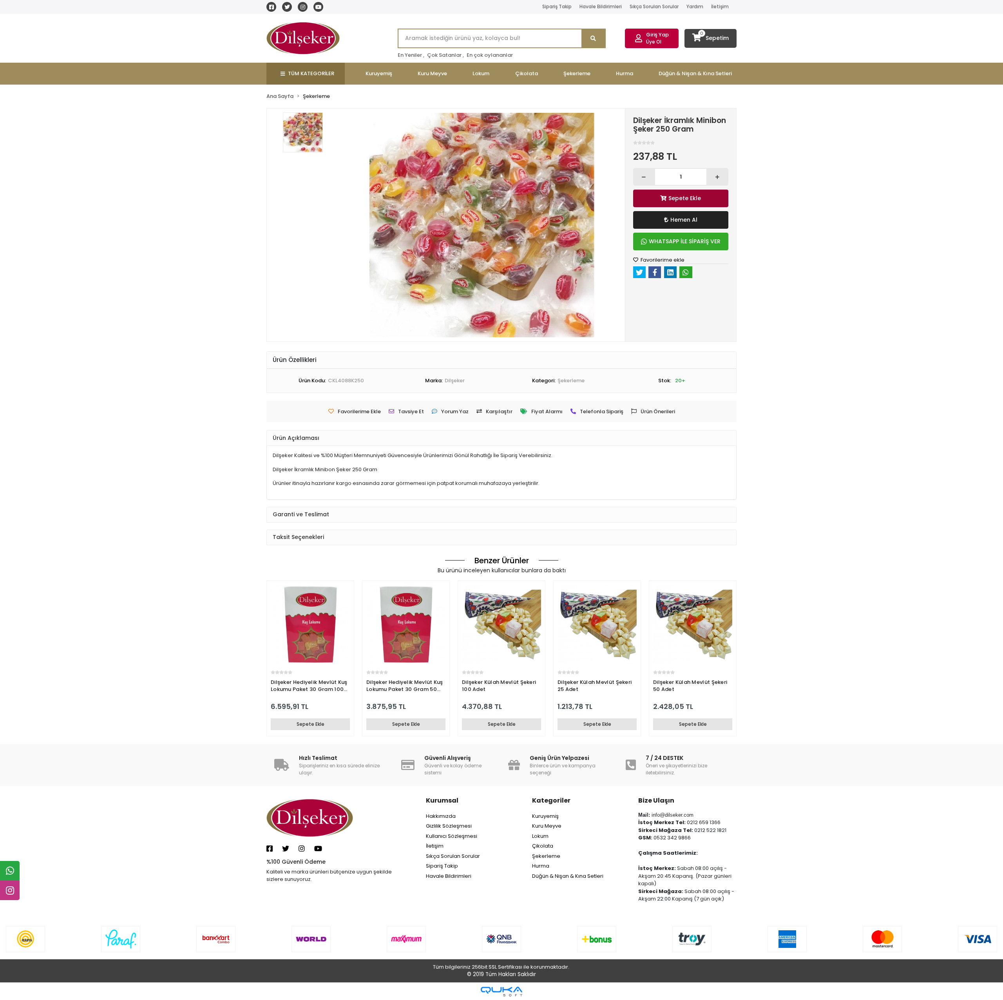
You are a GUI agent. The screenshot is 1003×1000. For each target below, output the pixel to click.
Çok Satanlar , (445, 55)
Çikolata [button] (526, 73)
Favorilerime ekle (661, 260)
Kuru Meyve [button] (432, 73)
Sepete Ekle (684, 198)
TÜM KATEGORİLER (311, 73)
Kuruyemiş (545, 816)
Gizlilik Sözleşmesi (449, 826)
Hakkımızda (441, 816)
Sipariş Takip (557, 6)
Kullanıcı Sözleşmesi (451, 836)
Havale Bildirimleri (600, 6)
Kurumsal (442, 800)
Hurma (540, 866)
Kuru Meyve (546, 826)
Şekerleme (546, 856)
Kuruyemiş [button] (379, 73)
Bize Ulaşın (656, 800)
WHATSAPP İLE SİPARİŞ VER (685, 241)
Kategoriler (551, 800)
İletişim (720, 6)
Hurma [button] (624, 73)
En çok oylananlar (490, 55)
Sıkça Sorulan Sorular (654, 6)
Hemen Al (683, 220)
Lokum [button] (481, 73)
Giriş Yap (657, 34)
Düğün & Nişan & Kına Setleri (567, 876)
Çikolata (542, 846)
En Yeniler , (411, 55)
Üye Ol (653, 41)
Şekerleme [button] (576, 73)
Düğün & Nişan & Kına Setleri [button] (695, 73)
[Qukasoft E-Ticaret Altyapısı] (501, 991)
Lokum (540, 836)
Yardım (694, 6)
